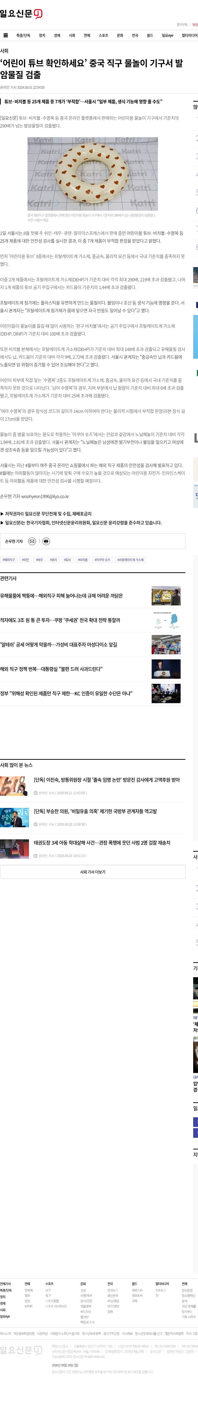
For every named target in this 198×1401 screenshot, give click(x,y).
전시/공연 (86, 1300)
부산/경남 (113, 1300)
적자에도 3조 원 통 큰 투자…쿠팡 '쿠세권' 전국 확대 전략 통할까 (60, 620)
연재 (184, 1283)
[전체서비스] (6, 35)
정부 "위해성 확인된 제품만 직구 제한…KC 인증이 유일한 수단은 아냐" (66, 693)
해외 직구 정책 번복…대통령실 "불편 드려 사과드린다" (51, 668)
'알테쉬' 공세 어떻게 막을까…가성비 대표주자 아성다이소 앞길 (58, 644)
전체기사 (5, 1283)
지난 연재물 (189, 1306)
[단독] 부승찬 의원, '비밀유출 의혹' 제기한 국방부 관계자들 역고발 (95, 811)
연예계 (29, 1290)
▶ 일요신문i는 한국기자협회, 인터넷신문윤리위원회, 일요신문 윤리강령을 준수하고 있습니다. (81, 522)
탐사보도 (187, 1311)
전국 (110, 1283)
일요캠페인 (188, 1295)
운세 (184, 1300)
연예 (27, 1283)
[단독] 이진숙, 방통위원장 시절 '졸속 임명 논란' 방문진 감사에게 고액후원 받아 (107, 779)
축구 (48, 1295)
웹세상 (84, 1316)
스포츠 (49, 1283)
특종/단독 (6, 1290)
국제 (134, 1300)
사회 (4, 50)
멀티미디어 (162, 1283)
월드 (134, 1283)
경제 (2, 1303)
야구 (48, 1290)
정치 (2, 1296)
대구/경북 (113, 1306)
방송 (27, 1300)
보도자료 (85, 1311)
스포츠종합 (52, 1300)
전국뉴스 (112, 1290)
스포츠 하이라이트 (56, 1306)
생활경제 (85, 1306)
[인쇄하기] (46, 541)
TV (157, 1295)
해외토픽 (137, 1295)
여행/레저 (86, 1295)
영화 (27, 1295)
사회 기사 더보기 (92, 872)
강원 (110, 1311)
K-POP (28, 1306)
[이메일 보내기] (32, 541)
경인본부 (112, 1295)
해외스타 (137, 1290)
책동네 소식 (87, 1322)
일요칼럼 (187, 1290)
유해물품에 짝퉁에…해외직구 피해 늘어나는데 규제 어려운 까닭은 (61, 595)
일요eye (5, 1316)
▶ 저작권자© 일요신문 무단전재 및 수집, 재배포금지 (46, 513)
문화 (83, 1283)
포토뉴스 (161, 1290)
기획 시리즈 (189, 1316)
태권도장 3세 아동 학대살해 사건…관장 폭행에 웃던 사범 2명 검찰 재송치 (102, 842)
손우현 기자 (14, 541)
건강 (83, 1290)
